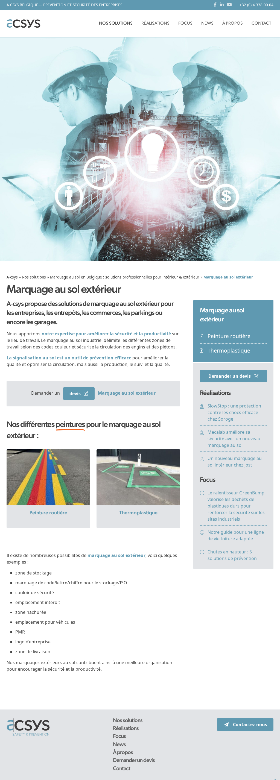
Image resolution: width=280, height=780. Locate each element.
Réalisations (126, 728)
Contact (121, 769)
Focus (119, 736)
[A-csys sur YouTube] (229, 4)
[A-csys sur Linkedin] (223, 4)
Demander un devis (230, 376)
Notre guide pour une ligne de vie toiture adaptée (236, 535)
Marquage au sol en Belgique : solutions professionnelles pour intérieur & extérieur (124, 277)
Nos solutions (34, 277)
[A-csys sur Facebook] (216, 4)
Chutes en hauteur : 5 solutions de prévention (232, 555)
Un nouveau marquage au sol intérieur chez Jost (235, 461)
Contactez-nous (250, 725)
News (119, 744)
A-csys (12, 277)
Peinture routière (48, 513)
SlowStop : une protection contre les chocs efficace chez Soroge (234, 412)
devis (75, 394)
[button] (116, 23)
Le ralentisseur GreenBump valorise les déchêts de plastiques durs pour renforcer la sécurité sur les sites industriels (236, 506)
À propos (123, 752)
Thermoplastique (138, 513)
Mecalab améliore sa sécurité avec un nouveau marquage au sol (234, 438)
